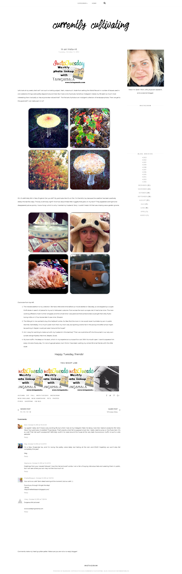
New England (24, 398)
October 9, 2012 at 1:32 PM (45, 478)
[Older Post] (105, 410)
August (142, 200)
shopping (29, 401)
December (142, 185)
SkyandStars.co (122, 571)
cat (27, 395)
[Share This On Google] (118, 395)
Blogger (66, 571)
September (142, 196)
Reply (26, 437)
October (142, 193)
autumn (21, 395)
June (143, 208)
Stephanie (27, 463)
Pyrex (20, 401)
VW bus (38, 401)
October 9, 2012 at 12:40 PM (37, 444)
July (143, 204)
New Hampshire (39, 398)
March (143, 215)
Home (94, 3)
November (142, 189)
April (143, 211)
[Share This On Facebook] (107, 395)
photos (56, 398)
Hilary (26, 499)
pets (49, 398)
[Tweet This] (110, 395)
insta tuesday (42, 395)
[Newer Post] (32, 410)
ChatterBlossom (29, 478)
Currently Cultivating (94, 571)
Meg (25, 444)
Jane (25, 425)
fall (33, 395)
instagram (55, 395)
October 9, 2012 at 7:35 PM (38, 499)
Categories (82, 3)
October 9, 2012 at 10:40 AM (37, 425)
